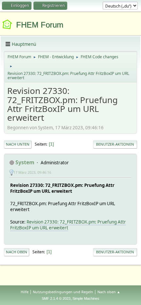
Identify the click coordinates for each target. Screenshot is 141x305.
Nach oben (16, 251)
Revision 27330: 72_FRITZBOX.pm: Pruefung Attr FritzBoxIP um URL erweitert (68, 225)
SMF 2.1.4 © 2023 (56, 298)
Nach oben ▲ (108, 291)
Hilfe (25, 291)
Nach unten (18, 144)
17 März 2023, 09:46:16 (32, 172)
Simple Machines (85, 298)
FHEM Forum (39, 24)
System (24, 162)
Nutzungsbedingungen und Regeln (63, 291)
